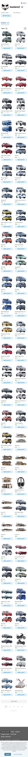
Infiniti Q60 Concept (20, 66)
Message (7, 15)
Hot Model (13, 734)
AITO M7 (3, 557)
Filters (3, 28)
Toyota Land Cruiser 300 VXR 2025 (21, 200)
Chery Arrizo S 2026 (6, 155)
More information (18, 754)
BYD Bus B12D (4, 133)
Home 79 (3, 512)
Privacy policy (16, 740)
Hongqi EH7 (18, 267)
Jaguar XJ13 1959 (5, 601)
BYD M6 (17, 289)
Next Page (14, 701)
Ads (2, 740)
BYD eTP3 (17, 44)
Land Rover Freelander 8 (21, 378)
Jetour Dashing (18, 222)
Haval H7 (3, 244)
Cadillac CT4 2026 (5, 334)
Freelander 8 (18, 178)
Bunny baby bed (19, 690)
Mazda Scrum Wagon (20, 111)
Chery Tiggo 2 (4, 178)
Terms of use (8, 740)
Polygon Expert (5, 734)
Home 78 (3, 534)
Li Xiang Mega (4, 66)
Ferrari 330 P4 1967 (20, 557)
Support (17, 731)
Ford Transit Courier (20, 334)
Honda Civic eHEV (5, 356)
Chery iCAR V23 (5, 44)
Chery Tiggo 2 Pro (19, 356)
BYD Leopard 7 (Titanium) (7, 222)
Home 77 (17, 534)
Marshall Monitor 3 (19, 490)
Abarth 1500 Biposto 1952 (7, 690)
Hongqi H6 (3, 200)
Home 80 (3, 490)
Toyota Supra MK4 (19, 88)
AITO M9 (3, 267)
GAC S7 (17, 155)
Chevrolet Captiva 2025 (7, 111)
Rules (12, 731)
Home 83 (17, 445)
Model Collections (6, 736)
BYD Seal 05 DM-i (19, 244)
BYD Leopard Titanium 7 (7, 445)
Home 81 (17, 467)
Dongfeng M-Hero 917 (20, 311)
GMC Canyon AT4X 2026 (21, 133)
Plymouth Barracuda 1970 (7, 88)
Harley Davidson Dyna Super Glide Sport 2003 (21, 646)
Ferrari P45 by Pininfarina (7, 668)
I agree (8, 754)
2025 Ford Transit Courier (21, 668)
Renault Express (5, 311)
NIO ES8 (3, 289)
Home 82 (3, 467)
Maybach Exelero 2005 (6, 646)
